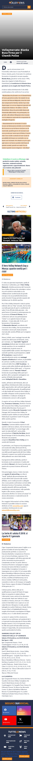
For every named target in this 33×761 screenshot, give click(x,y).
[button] (11, 62)
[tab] (9, 735)
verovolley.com (18, 506)
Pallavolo (23, 182)
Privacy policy (24, 756)
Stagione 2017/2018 (18, 184)
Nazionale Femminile (7, 234)
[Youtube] (5, 719)
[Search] (28, 7)
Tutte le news (7, 14)
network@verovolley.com (10, 510)
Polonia (5, 184)
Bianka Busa (6, 182)
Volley (27, 184)
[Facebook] (5, 709)
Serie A (10, 184)
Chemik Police (15, 182)
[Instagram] (20, 709)
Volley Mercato (8, 185)
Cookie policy (7, 759)
